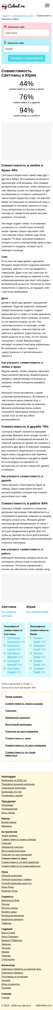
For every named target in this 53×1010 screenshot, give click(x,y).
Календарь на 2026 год (13, 780)
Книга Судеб (8, 933)
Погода (5, 904)
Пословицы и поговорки (14, 976)
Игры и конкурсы (10, 984)
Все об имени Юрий (37, 611)
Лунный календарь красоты (16, 883)
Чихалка (6, 944)
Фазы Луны (7, 887)
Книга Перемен (9, 936)
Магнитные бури (10, 900)
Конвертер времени (12, 919)
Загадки (5, 980)
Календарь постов (11, 792)
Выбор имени (8, 822)
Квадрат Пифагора (11, 940)
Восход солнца (9, 908)
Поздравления (9, 809)
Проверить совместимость (26, 58)
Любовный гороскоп (17, 717)
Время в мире (9, 912)
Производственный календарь (18, 784)
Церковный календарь (13, 788)
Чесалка (6, 948)
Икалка (5, 952)
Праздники (7, 805)
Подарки (6, 988)
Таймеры (6, 923)
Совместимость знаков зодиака (24, 703)
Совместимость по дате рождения (25, 745)
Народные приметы (12, 973)
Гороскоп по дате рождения (21, 731)
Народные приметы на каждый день (21, 969)
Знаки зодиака (13, 696)
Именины (6, 826)
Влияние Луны (9, 891)
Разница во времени (12, 915)
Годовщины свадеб (12, 795)
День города (8, 813)
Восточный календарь (18, 724)
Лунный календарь (11, 875)
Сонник (5, 997)
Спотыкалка (8, 959)
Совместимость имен (18, 738)
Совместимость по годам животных (20, 866)
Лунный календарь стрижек (16, 879)
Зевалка (6, 955)
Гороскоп (10, 710)
